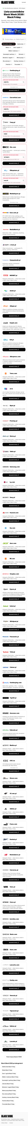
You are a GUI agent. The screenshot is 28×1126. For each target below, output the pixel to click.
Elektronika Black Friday (8, 1066)
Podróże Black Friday (8, 1100)
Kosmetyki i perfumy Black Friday (11, 1080)
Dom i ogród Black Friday (9, 1073)
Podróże (9, 64)
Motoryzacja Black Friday (9, 1090)
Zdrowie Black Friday (8, 1083)
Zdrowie (22, 54)
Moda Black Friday (7, 1070)
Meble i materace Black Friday (10, 1077)
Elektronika (21, 44)
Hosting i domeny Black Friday (10, 1097)
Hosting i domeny (19, 61)
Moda (8, 47)
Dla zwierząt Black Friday (9, 1094)
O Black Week (4, 1122)
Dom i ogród (18, 47)
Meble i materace (14, 50)
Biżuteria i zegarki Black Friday (10, 1087)
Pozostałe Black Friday (8, 1104)
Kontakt (24, 2)
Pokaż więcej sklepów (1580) (14, 1056)
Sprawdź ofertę (13, 90)
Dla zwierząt (7, 61)
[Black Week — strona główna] (7, 2)
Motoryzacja (21, 57)
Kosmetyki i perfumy (9, 54)
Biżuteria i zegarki (8, 57)
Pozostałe (18, 64)
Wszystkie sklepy (9, 44)
